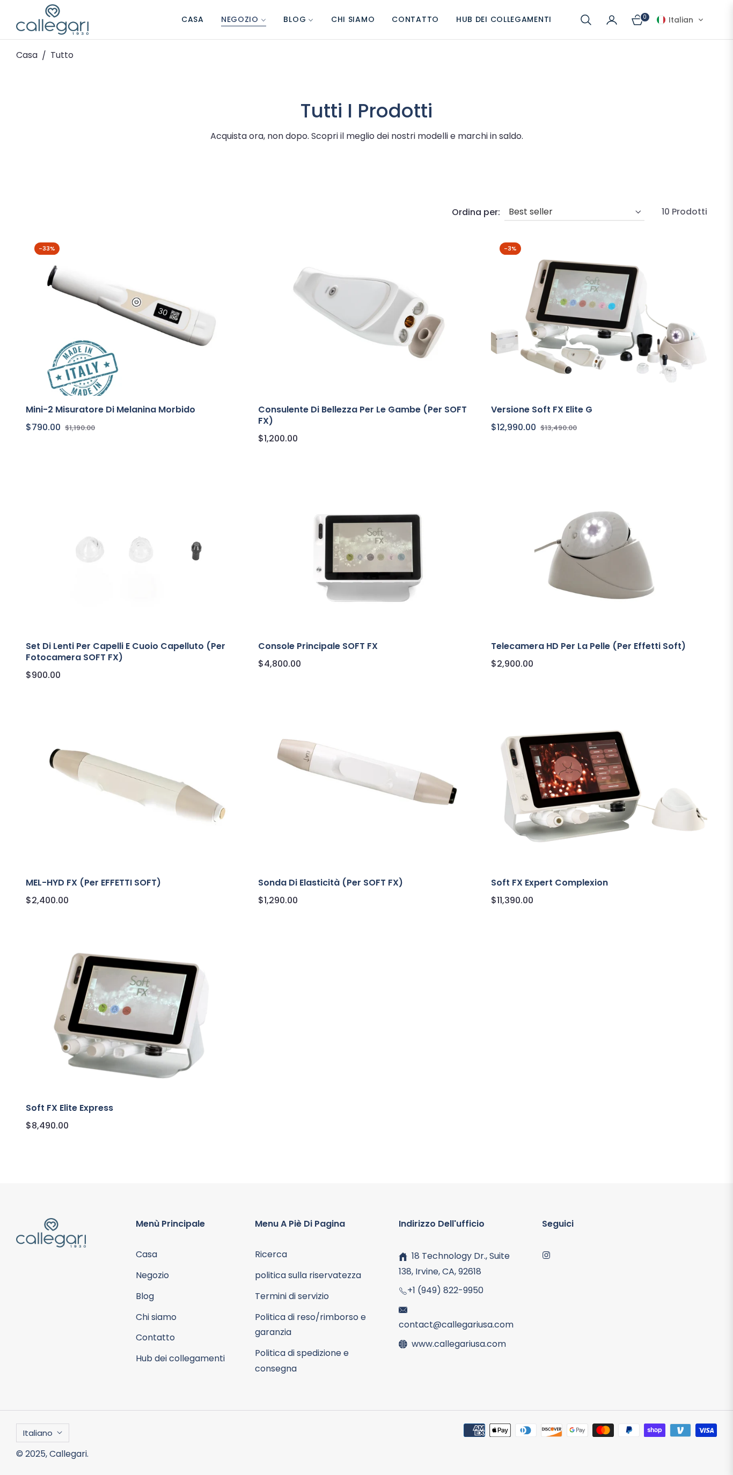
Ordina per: (476, 212)
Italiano (38, 1433)
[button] (586, 19)
